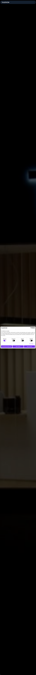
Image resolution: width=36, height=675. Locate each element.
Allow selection (18, 346)
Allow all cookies (29, 346)
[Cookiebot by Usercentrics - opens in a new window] (31, 328)
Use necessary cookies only (6, 346)
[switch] (13, 340)
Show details (31, 343)
